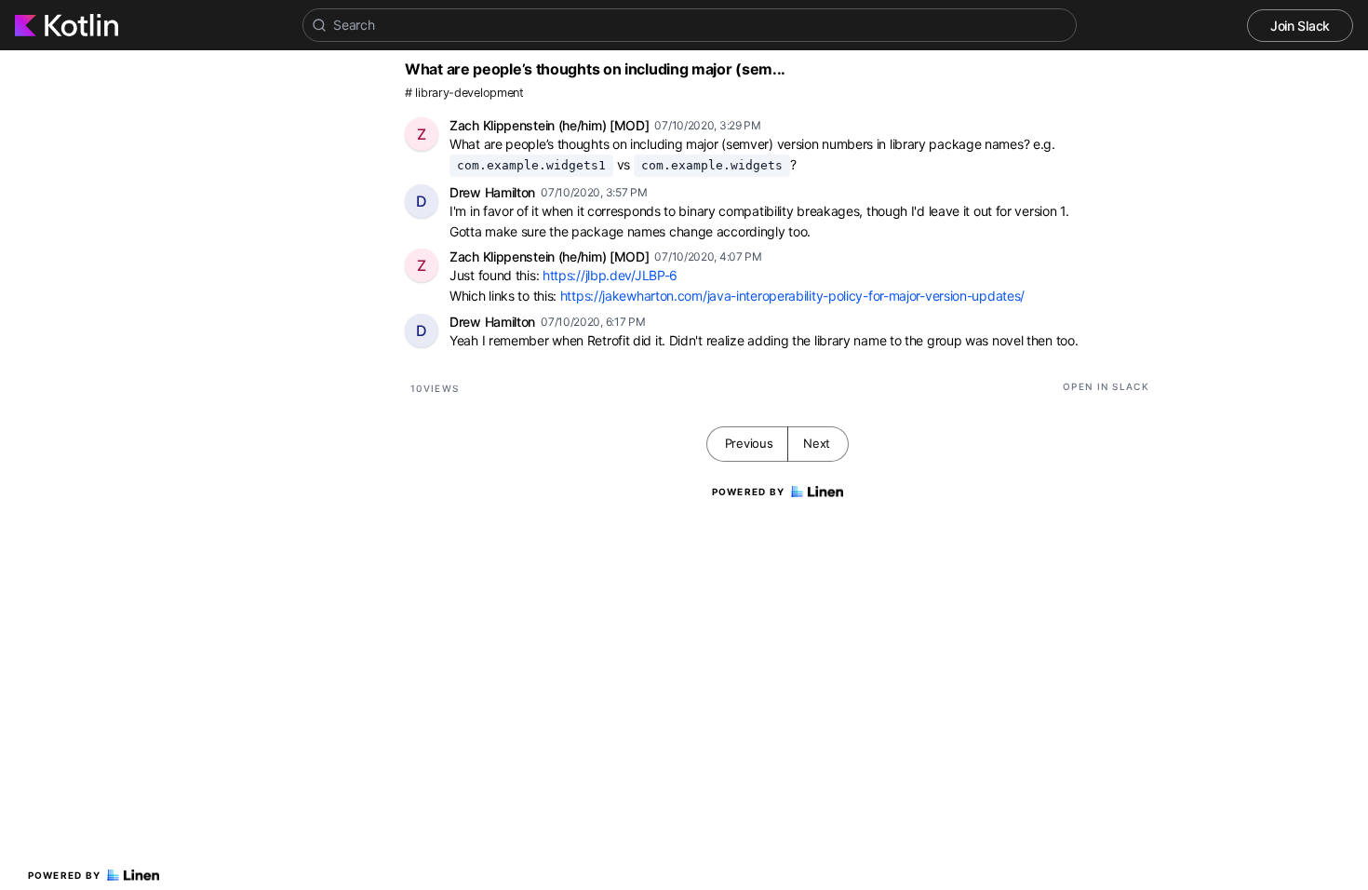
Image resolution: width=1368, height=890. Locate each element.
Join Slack (1300, 26)
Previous (749, 443)
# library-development (464, 93)
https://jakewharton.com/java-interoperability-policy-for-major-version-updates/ (792, 295)
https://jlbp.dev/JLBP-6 (610, 275)
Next (816, 443)
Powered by (64, 875)
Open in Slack (1106, 386)
